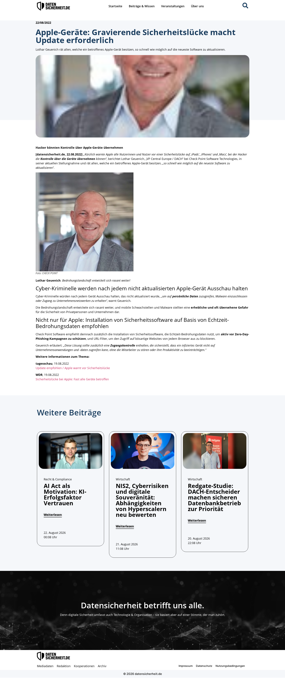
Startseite (115, 6)
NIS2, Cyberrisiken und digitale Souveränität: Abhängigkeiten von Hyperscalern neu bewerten (142, 500)
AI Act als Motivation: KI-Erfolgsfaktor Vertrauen (65, 494)
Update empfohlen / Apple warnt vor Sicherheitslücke (73, 368)
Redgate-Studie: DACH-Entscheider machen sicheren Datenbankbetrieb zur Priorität (214, 497)
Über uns (197, 6)
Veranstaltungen (172, 6)
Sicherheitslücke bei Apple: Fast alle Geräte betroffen (72, 379)
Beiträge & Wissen (142, 6)
